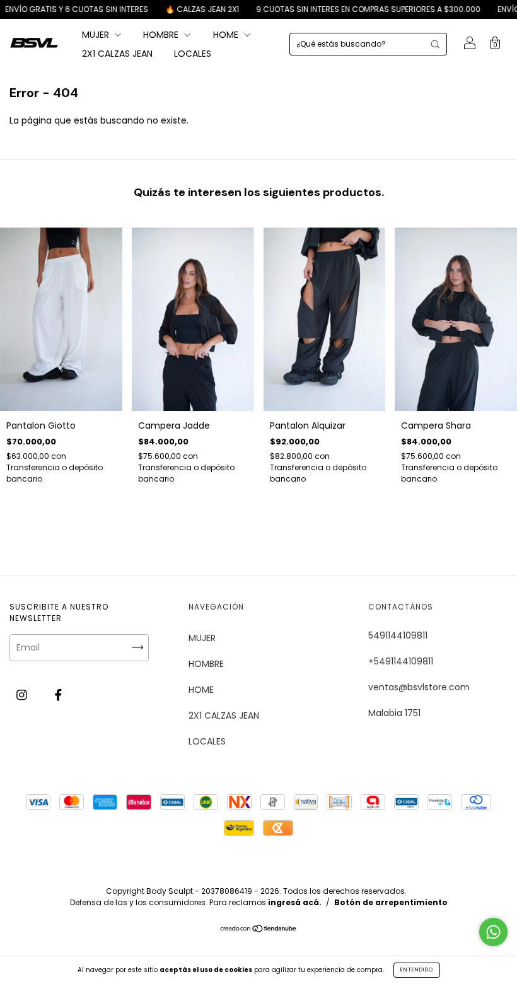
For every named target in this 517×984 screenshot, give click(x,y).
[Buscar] (435, 44)
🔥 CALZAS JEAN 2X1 (183, 9)
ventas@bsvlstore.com (419, 687)
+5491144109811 (400, 661)
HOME (227, 34)
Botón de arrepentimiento (391, 902)
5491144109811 (397, 635)
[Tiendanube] (258, 929)
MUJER (97, 34)
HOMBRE (162, 34)
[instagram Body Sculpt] (23, 695)
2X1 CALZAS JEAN (117, 53)
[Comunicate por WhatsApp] (493, 932)
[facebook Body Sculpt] (58, 695)
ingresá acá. (295, 902)
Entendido (416, 969)
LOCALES (192, 53)
